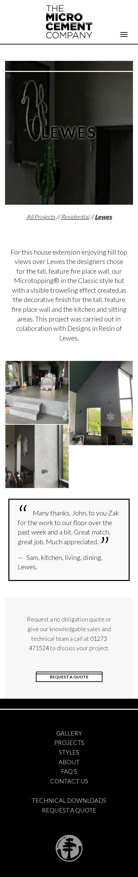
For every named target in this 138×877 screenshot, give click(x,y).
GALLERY (69, 733)
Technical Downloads (69, 800)
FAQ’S (69, 771)
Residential (75, 216)
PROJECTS (69, 742)
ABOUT (69, 762)
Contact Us (69, 781)
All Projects (40, 216)
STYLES (69, 752)
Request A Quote (69, 810)
